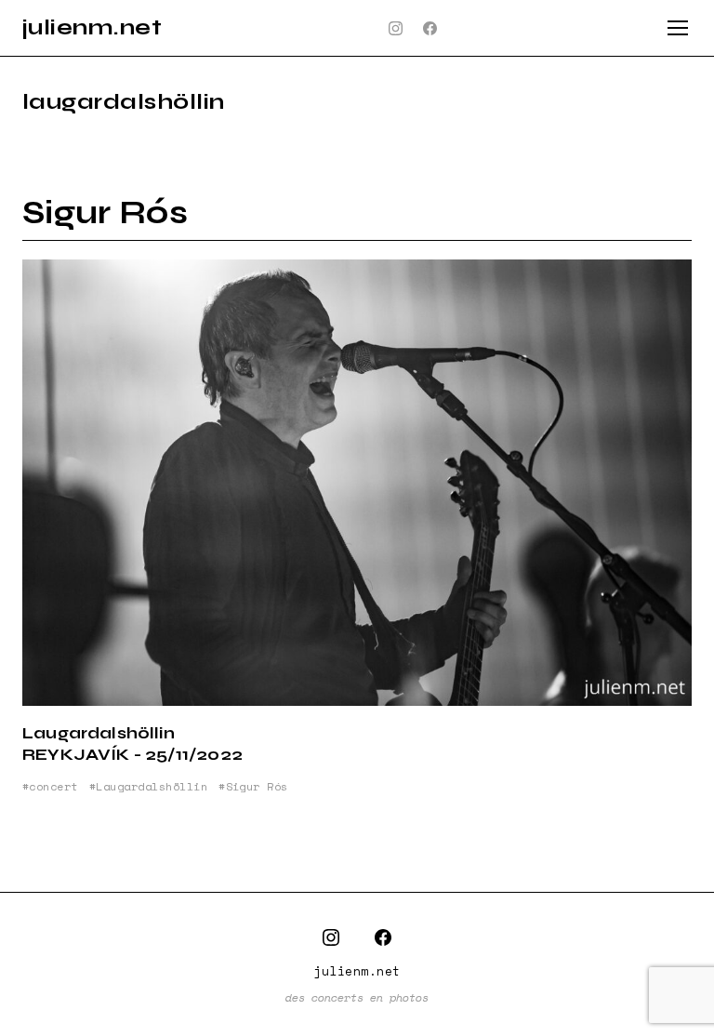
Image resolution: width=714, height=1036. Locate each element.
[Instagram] (396, 28)
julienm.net (92, 27)
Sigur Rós (105, 212)
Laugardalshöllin (151, 786)
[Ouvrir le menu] (678, 28)
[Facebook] (430, 28)
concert (53, 786)
